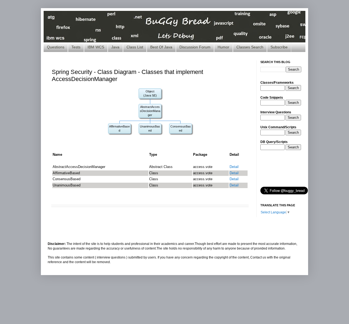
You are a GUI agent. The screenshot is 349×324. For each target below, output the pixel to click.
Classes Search (249, 47)
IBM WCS (96, 47)
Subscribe (279, 47)
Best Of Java (161, 47)
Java (115, 47)
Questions (55, 47)
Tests (75, 47)
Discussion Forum (194, 47)
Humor (223, 47)
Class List (135, 47)
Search (293, 88)
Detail (234, 167)
